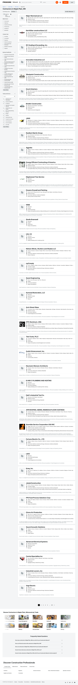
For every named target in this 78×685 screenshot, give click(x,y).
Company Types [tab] (7, 666)
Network (15, 2)
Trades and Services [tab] (23, 666)
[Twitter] (69, 682)
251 (52, 605)
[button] (3, 21)
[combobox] (49, 2)
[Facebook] (67, 682)
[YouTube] (74, 682)
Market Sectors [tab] (15, 666)
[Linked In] (65, 682)
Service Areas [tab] (32, 666)
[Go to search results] (14, 96)
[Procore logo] (7, 2)
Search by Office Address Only (7, 15)
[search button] (57, 2)
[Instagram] (72, 682)
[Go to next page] (54, 605)
